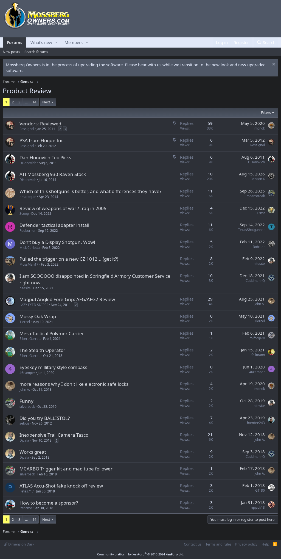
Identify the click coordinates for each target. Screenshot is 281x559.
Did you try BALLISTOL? (44, 418)
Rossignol (26, 128)
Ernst (261, 213)
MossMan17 (28, 264)
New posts (11, 51)
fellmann (258, 355)
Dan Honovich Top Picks (45, 157)
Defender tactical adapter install (54, 225)
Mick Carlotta (29, 247)
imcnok (259, 128)
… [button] (26, 102)
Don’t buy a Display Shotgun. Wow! (57, 242)
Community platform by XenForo (140, 554)
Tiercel (24, 322)
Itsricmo (25, 508)
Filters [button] (266, 112)
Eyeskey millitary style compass (53, 367)
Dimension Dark (20, 544)
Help (265, 544)
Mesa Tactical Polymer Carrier (51, 333)
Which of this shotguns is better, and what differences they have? (90, 191)
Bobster (259, 246)
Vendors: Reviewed (40, 123)
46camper (27, 372)
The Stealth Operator (42, 350)
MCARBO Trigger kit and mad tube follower (66, 469)
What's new (41, 42)
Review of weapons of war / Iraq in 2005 (62, 208)
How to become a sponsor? (48, 503)
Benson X (258, 179)
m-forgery (257, 338)
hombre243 (256, 422)
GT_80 (260, 490)
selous (24, 423)
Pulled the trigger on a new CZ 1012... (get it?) (68, 259)
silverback (27, 406)
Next (46, 102)
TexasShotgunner (251, 229)
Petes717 (26, 491)
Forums (14, 42)
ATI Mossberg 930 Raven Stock (52, 174)
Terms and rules (218, 544)
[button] (56, 42)
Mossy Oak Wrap (37, 316)
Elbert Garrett (30, 338)
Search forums (36, 51)
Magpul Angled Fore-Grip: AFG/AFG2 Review (67, 299)
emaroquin (27, 196)
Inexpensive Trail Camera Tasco (53, 435)
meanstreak (255, 196)
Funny (26, 401)
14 (34, 102)
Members (73, 42)
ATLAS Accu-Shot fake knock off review (61, 486)
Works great (32, 452)
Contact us (192, 544)
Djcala (24, 440)
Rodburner (27, 230)
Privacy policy (246, 544)
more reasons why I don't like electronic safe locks (73, 384)
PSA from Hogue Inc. (42, 140)
